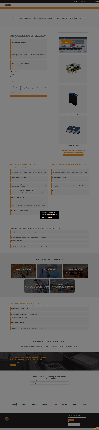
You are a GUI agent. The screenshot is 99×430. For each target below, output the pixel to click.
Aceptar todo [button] (50, 217)
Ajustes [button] (43, 217)
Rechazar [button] (46, 217)
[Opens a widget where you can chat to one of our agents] (96, 429)
